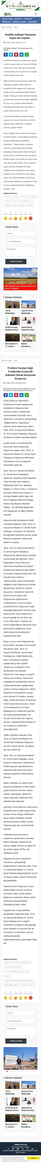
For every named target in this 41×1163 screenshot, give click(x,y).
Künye (5, 1150)
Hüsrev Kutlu (27, 985)
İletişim (22, 1152)
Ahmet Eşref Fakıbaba (13, 967)
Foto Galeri (8, 19)
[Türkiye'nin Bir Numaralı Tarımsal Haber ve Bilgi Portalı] (8, 14)
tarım (22, 196)
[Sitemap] (32, 1149)
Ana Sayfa (8, 27)
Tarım (15, 27)
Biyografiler (32, 22)
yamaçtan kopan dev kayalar (15, 205)
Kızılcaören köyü (25, 201)
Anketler (7, 22)
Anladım (33, 1158)
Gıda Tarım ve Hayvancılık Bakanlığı (17, 962)
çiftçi (26, 971)
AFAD (31, 205)
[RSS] (27, 1149)
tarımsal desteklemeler (13, 971)
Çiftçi (15, 201)
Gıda (15, 196)
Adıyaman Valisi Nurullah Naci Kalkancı (18, 980)
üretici (7, 976)
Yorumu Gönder (16, 261)
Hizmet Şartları (26, 1150)
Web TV (19, 19)
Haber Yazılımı (24, 1147)
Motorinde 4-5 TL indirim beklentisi (11, 346)
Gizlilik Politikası (14, 1150)
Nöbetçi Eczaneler (19, 22)
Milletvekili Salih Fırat (12, 985)
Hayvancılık (32, 196)
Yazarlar (28, 19)
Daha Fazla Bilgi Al (34, 1161)
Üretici (7, 201)
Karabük (8, 196)
